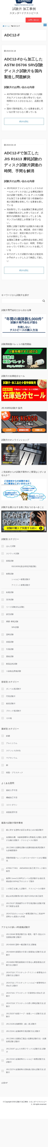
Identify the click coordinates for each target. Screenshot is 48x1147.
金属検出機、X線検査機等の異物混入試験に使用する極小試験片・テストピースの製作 (26, 838)
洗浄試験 (10, 599)
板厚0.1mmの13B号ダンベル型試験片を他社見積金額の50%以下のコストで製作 (25, 879)
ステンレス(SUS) (13, 751)
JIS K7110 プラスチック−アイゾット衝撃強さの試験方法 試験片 (26, 973)
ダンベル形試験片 (13, 689)
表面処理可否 (11, 812)
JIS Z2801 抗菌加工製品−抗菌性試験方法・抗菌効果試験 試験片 (26, 1040)
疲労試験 (10, 614)
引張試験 (10, 649)
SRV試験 (15, 627)
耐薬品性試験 (11, 664)
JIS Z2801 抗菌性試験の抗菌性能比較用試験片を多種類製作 (25, 848)
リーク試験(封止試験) (15, 607)
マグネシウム (11, 758)
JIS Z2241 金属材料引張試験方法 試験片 (23, 1031)
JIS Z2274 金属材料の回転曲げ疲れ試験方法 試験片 (26, 1070)
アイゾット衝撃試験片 (20, 585)
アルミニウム (11, 743)
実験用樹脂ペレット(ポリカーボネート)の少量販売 (26, 859)
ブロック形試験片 (13, 711)
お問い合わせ (33, 20)
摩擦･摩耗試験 (12, 621)
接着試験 (10, 561)
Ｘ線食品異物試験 (13, 671)
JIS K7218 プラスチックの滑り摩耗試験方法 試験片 (26, 1004)
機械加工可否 (11, 797)
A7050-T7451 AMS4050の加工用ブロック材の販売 (26, 869)
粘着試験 (10, 592)
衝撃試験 (10, 574)
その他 (9, 718)
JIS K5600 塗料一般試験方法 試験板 (21, 944)
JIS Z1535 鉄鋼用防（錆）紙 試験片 (21, 1024)
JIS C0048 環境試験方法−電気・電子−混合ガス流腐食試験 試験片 (26, 935)
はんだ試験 (10, 546)
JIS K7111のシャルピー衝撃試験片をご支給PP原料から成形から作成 (25, 915)
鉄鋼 (8, 736)
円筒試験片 (10, 696)
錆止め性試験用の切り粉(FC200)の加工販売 (24, 896)
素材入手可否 (11, 790)
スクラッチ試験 (12, 553)
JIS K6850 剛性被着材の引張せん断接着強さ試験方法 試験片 (25, 963)
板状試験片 (10, 703)
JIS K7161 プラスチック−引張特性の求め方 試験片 (25, 994)
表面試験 (10, 642)
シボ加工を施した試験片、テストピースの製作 (25, 889)
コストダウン (11, 805)
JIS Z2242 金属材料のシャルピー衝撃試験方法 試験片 (25, 1060)
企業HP (4, 1083)
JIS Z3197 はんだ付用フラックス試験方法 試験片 (26, 1050)
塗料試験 (10, 634)
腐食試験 (10, 656)
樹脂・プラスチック (14, 772)
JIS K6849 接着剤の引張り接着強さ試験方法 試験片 (26, 953)
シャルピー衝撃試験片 (20, 579)
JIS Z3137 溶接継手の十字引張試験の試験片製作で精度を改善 (25, 904)
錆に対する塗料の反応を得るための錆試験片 (24, 830)
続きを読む (24, 121)
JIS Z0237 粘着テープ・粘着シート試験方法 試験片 (26, 1015)
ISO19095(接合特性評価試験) (23, 566)
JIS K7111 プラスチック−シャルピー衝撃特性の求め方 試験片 (26, 984)
